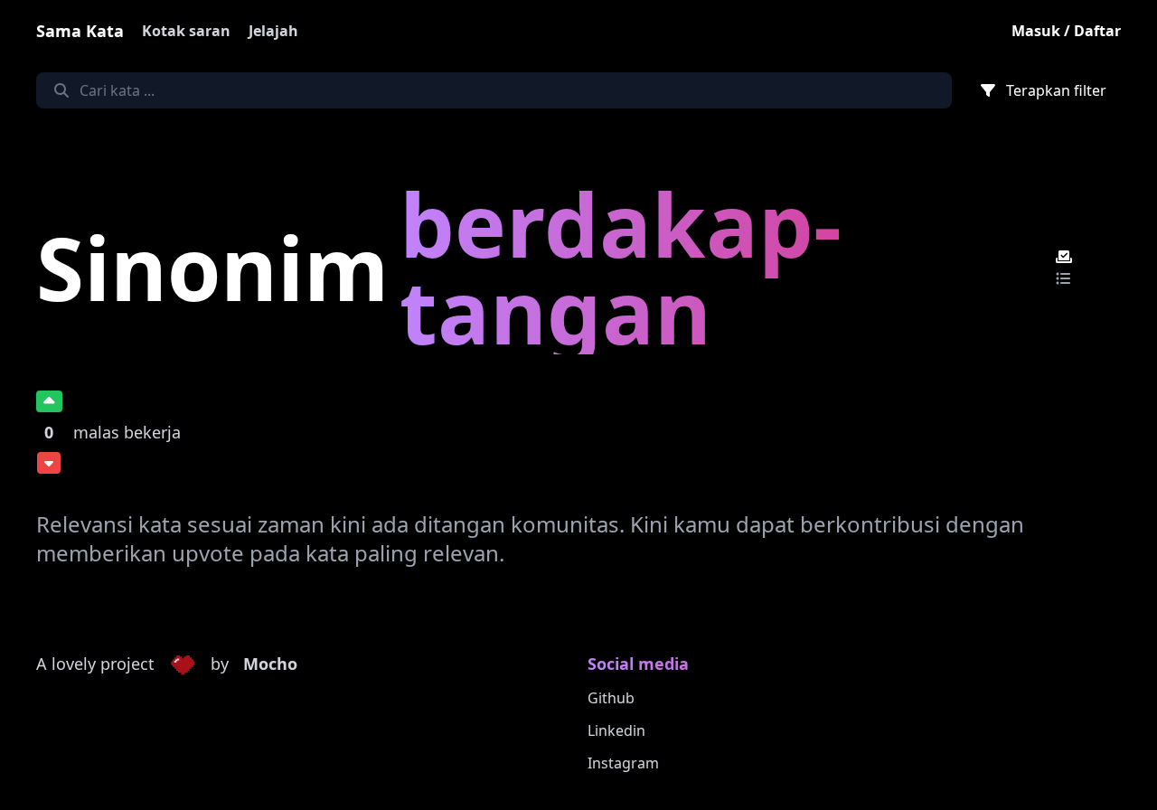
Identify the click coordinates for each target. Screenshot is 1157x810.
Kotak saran (186, 31)
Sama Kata (80, 31)
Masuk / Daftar (1066, 31)
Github (611, 698)
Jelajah (273, 31)
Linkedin (616, 730)
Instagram (623, 763)
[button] (183, 664)
